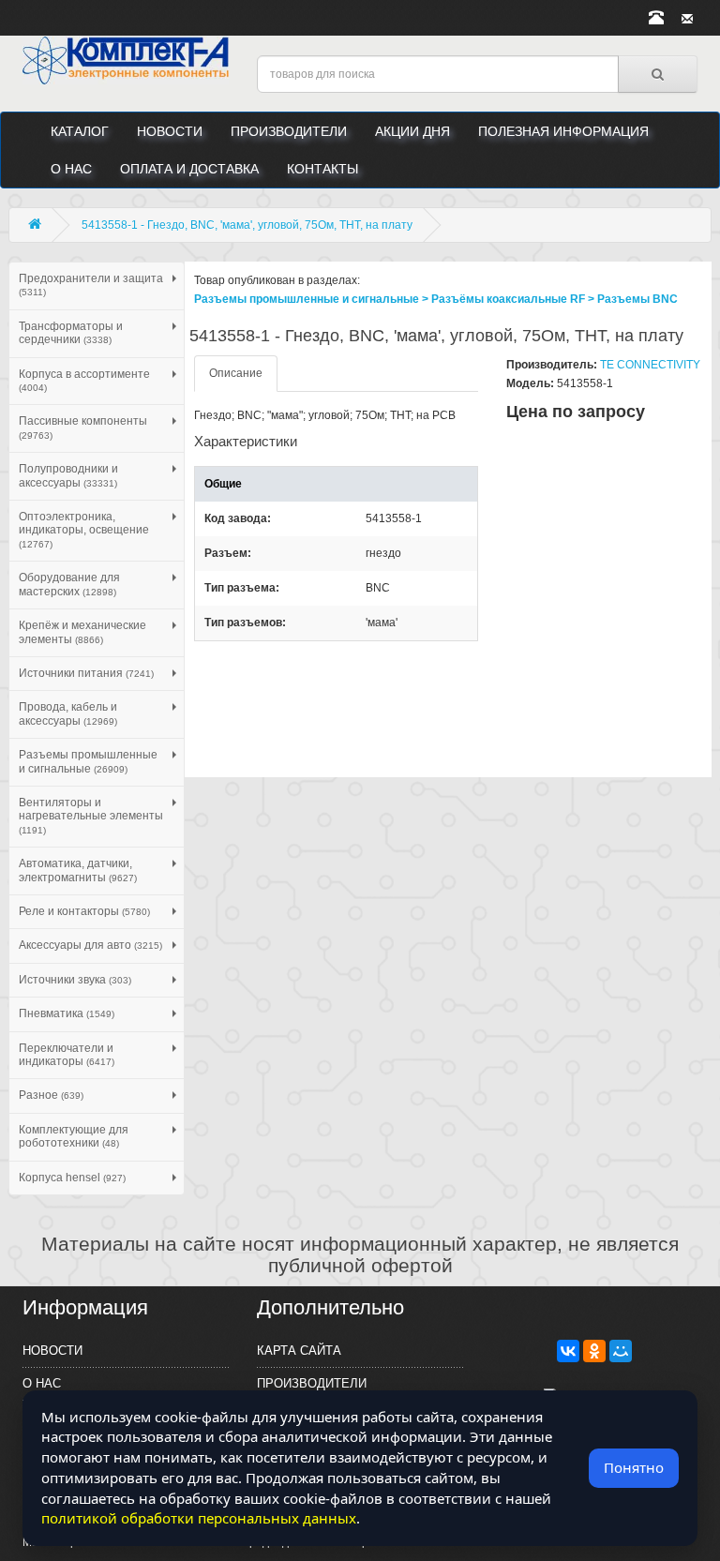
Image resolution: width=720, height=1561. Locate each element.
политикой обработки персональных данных (198, 1517)
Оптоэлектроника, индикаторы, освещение (84, 529)
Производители (289, 131)
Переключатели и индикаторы (66, 1055)
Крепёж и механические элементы (82, 632)
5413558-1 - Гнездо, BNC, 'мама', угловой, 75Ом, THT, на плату (247, 225)
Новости (169, 131)
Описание (235, 373)
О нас (71, 168)
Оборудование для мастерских (69, 584)
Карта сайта (299, 1350)
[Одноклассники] (594, 1351)
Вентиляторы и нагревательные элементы (91, 815)
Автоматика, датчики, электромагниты (78, 870)
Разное (51, 1095)
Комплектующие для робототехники (73, 1136)
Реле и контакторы (84, 911)
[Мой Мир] (620, 1351)
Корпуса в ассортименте (84, 380)
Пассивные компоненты (83, 427)
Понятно (634, 1467)
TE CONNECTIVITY (650, 364)
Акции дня (412, 131)
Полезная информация (563, 131)
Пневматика (66, 1013)
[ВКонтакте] (568, 1351)
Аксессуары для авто (90, 945)
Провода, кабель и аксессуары (68, 713)
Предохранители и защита (91, 284)
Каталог (80, 131)
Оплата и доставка (189, 168)
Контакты (322, 168)
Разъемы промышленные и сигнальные (88, 761)
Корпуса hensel (72, 1177)
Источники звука (75, 979)
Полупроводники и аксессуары (68, 475)
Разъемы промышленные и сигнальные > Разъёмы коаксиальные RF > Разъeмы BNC (436, 299)
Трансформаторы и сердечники (71, 333)
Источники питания (86, 673)
